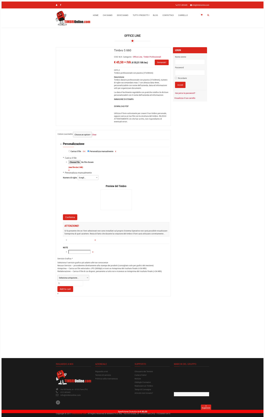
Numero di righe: (70, 177)
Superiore (206, 407)
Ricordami (182, 78)
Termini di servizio (103, 375)
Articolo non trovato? (144, 393)
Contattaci (168, 15)
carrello (183, 15)
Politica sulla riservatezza (106, 378)
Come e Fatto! (141, 375)
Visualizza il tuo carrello (184, 98)
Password (179, 67)
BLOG (155, 15)
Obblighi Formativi (143, 382)
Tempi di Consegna (143, 389)
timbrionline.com (79, 413)
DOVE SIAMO (122, 15)
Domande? (161, 62)
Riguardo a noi (101, 371)
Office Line (137, 56)
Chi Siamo (107, 15)
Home (95, 15)
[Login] (56, 5)
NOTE (65, 247)
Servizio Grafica (65, 258)
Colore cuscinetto (65, 134)
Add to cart (65, 289)
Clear (94, 134)
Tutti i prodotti (141, 15)
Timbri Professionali (152, 56)
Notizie (138, 378)
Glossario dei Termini (144, 371)
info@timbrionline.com (70, 395)
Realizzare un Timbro (144, 385)
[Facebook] (58, 402)
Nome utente (180, 56)
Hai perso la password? (185, 93)
